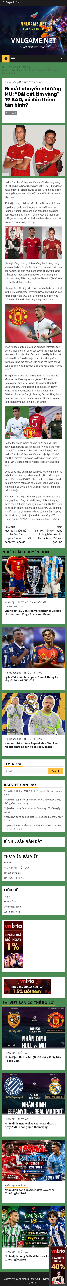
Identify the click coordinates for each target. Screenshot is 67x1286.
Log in (7, 896)
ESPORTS (9, 862)
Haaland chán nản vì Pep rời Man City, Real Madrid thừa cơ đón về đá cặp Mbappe (31, 745)
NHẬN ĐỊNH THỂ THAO (16, 602)
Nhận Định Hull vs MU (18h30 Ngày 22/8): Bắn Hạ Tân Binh (33, 1059)
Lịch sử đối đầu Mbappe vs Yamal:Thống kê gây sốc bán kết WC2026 (31, 678)
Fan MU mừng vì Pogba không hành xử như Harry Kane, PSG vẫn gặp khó (48, 534)
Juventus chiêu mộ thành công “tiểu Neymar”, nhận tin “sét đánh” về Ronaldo (18, 534)
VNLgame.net (33, 40)
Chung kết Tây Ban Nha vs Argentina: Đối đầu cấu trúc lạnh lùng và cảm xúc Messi (33, 612)
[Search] (62, 59)
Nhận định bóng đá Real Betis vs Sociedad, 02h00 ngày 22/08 (31, 1258)
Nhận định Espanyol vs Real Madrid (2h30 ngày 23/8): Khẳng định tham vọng (30, 1125)
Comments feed (12, 906)
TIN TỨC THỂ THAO (32, 82)
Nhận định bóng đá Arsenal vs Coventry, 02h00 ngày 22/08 (30, 1191)
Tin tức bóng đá (13, 82)
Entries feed (10, 901)
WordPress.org (12, 911)
